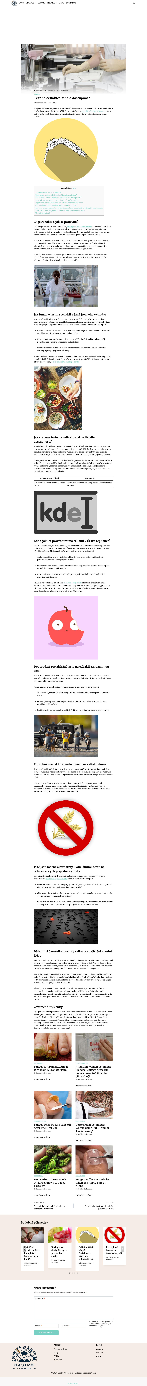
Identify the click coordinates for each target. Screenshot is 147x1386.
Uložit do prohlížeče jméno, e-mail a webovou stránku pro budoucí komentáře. (101, 1324)
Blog (56, 1353)
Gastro (41, 3)
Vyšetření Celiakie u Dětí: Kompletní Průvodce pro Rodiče (32, 1253)
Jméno (38, 1326)
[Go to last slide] (24, 1249)
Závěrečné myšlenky (43, 213)
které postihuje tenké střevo (79, 227)
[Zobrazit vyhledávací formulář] (134, 3)
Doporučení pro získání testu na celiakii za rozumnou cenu (59, 203)
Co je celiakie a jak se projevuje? (48, 192)
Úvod (21, 3)
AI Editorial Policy (73, 1383)
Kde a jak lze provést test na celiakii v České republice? (57, 200)
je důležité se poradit (73, 583)
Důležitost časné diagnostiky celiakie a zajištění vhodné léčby (60, 210)
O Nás (61, 3)
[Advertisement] (74, 21)
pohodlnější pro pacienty (56, 879)
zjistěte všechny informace (94, 111)
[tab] (69, 1273)
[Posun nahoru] (142, 1383)
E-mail (65, 1326)
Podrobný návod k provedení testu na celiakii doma (55, 205)
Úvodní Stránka (60, 1349)
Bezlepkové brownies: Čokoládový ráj (114, 1250)
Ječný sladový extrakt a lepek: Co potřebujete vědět (99, 1206)
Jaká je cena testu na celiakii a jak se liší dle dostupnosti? (58, 198)
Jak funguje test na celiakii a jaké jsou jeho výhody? (56, 195)
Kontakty (71, 3)
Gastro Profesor (41, 103)
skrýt (75, 188)
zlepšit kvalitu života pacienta (66, 362)
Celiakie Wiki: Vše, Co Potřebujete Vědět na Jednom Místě (86, 1253)
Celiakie (37, 94)
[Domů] (34, 90)
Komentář (40, 1299)
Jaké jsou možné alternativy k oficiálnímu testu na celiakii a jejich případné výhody (69, 208)
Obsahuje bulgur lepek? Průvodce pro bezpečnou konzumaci (50, 1206)
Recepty (99, 1349)
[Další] (122, 1249)
